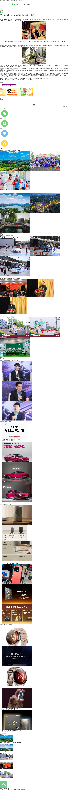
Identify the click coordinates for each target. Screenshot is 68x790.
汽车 (20, 0)
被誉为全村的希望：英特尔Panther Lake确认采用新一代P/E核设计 (12, 708)
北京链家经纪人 (31, 19)
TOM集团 (1, 788)
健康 (16, 0)
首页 (0, 0)
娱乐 (4, 0)
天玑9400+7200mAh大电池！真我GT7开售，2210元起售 (11, 439)
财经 (15, 0)
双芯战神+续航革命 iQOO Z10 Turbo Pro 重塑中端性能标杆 (9, 563)
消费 (18, 0)
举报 (0, 98)
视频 (13, 0)
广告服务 (4, 788)
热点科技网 (1, 687)
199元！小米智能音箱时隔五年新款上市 (6, 504)
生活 (10, 0)
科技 (21, 0)
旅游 (8, 0)
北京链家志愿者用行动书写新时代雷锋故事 (9, 85)
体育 (5, 0)
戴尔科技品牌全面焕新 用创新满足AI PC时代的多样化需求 (9, 360)
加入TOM (7, 788)
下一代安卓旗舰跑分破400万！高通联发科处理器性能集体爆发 (11, 730)
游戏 (7, 0)
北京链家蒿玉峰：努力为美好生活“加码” (9, 84)
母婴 (12, 0)
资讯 (2, 0)
